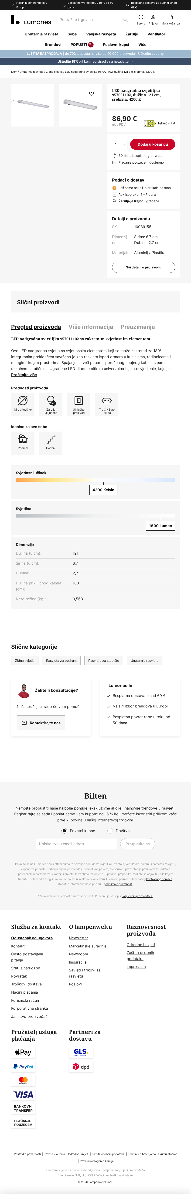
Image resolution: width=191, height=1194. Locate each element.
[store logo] (31, 19)
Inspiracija (78, 962)
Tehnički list (166, 123)
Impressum (136, 966)
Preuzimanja (138, 326)
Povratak (19, 976)
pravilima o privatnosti (118, 884)
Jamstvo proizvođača (30, 1016)
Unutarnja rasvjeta (32, 72)
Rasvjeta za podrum (61, 660)
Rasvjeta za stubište (103, 660)
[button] (91, 94)
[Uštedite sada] (95, 57)
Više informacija (90, 326)
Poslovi (75, 984)
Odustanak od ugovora (32, 938)
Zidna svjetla (54, 72)
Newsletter (78, 937)
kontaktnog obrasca (159, 879)
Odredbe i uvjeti (141, 944)
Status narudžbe (25, 968)
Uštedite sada (148, 53)
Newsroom (78, 954)
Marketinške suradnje (87, 946)
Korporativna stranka (29, 1008)
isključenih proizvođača (137, 896)
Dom (14, 72)
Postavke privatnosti (27, 1154)
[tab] (36, 327)
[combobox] (94, 19)
